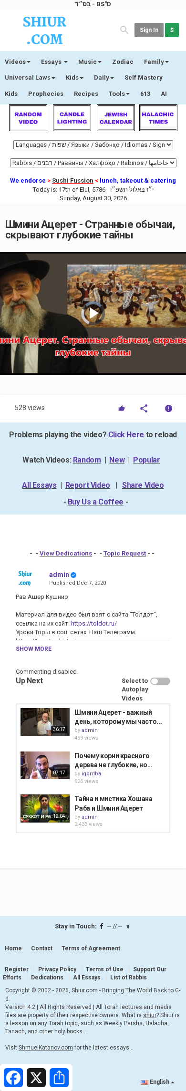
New (116, 459)
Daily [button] (101, 77)
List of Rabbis (128, 977)
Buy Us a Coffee (96, 501)
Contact (41, 948)
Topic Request (124, 553)
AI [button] (164, 93)
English (159, 1082)
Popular (146, 459)
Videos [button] (15, 61)
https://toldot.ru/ (93, 623)
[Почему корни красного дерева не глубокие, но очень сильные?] (45, 765)
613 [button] (145, 93)
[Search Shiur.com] (124, 29)
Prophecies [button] (45, 93)
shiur (149, 1015)
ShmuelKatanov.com (46, 1047)
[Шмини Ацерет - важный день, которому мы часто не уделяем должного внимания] (45, 722)
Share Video (143, 485)
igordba (91, 774)
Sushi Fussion (72, 180)
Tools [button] (117, 93)
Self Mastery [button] (143, 77)
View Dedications (66, 553)
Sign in (149, 30)
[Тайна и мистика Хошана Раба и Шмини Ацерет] (45, 808)
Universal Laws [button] (28, 77)
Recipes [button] (86, 93)
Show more (34, 649)
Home (13, 948)
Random (87, 459)
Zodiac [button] (123, 61)
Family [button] (154, 61)
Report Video (87, 485)
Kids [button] (72, 77)
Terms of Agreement (91, 948)
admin (59, 574)
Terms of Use (105, 969)
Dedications (47, 977)
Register (17, 969)
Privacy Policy (57, 969)
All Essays (39, 485)
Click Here (126, 434)
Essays (52, 61)
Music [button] (87, 61)
